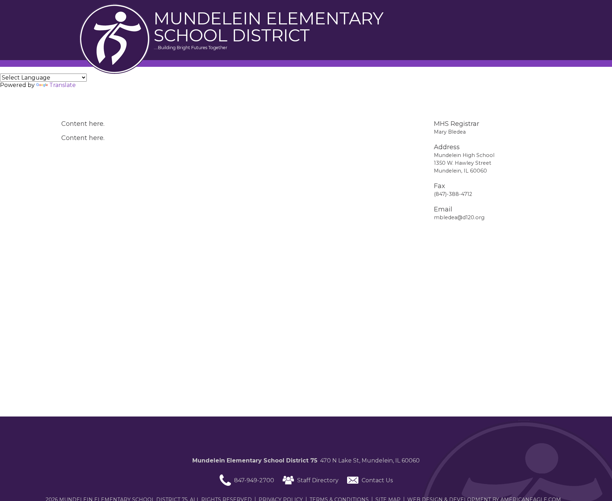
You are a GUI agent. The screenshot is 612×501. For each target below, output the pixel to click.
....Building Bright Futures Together (190, 47)
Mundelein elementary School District (269, 27)
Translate (62, 85)
